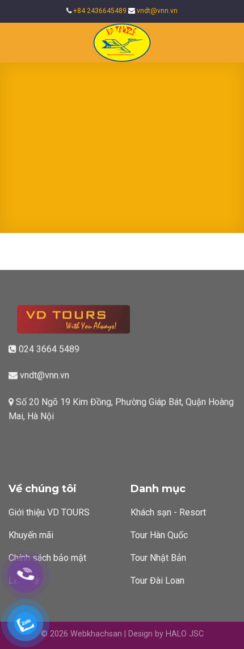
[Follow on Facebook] (15, 443)
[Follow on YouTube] (29, 443)
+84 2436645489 (100, 11)
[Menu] (15, 42)
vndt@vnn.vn (157, 11)
